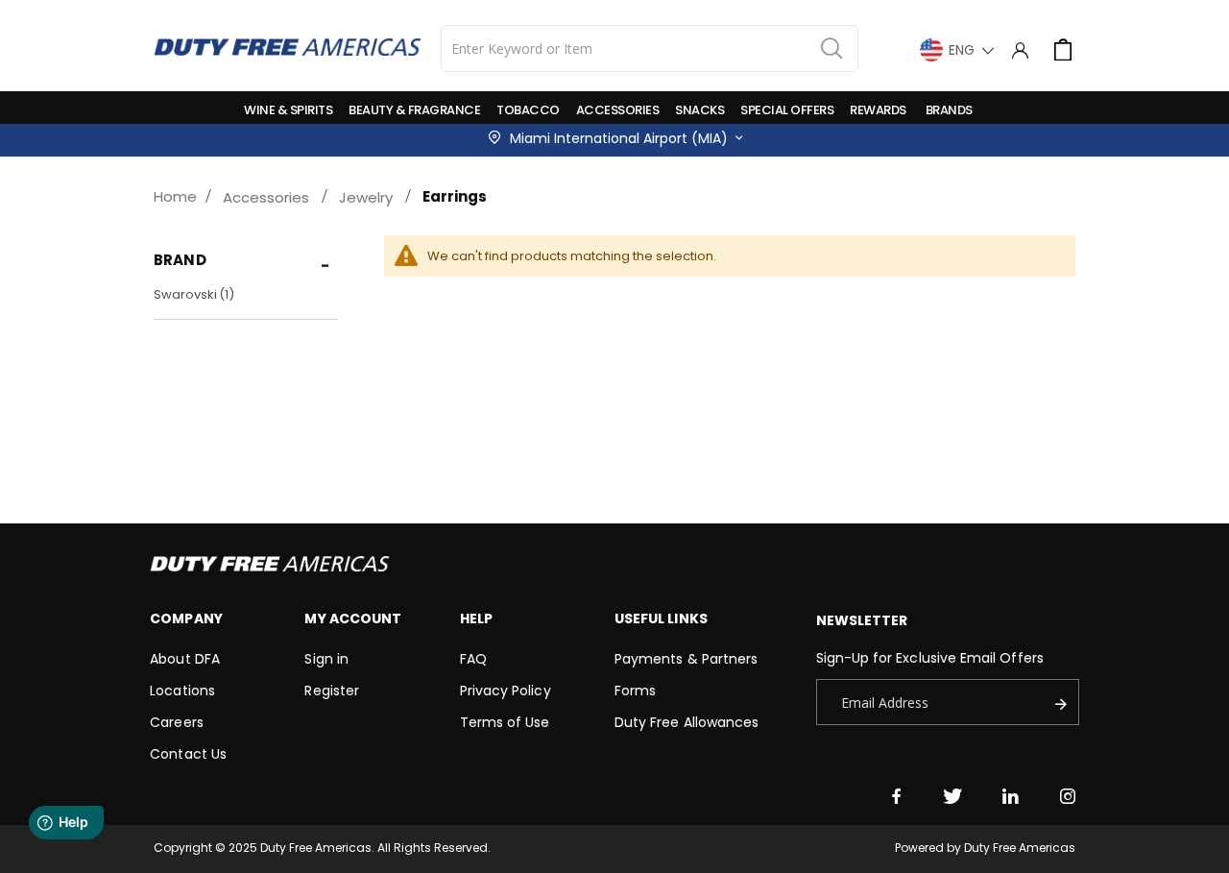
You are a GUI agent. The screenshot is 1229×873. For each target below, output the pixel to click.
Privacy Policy (505, 690)
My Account (352, 618)
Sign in (326, 658)
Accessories (266, 197)
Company (186, 618)
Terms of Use (505, 722)
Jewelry (366, 197)
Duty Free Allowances (686, 722)
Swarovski (196, 294)
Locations (182, 690)
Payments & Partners (686, 658)
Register (331, 690)
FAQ (473, 658)
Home (175, 196)
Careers (176, 722)
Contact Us (188, 754)
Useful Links (661, 618)
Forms (635, 690)
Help (476, 618)
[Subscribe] (1065, 702)
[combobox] (649, 48)
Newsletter (862, 620)
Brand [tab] (180, 260)
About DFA (185, 658)
